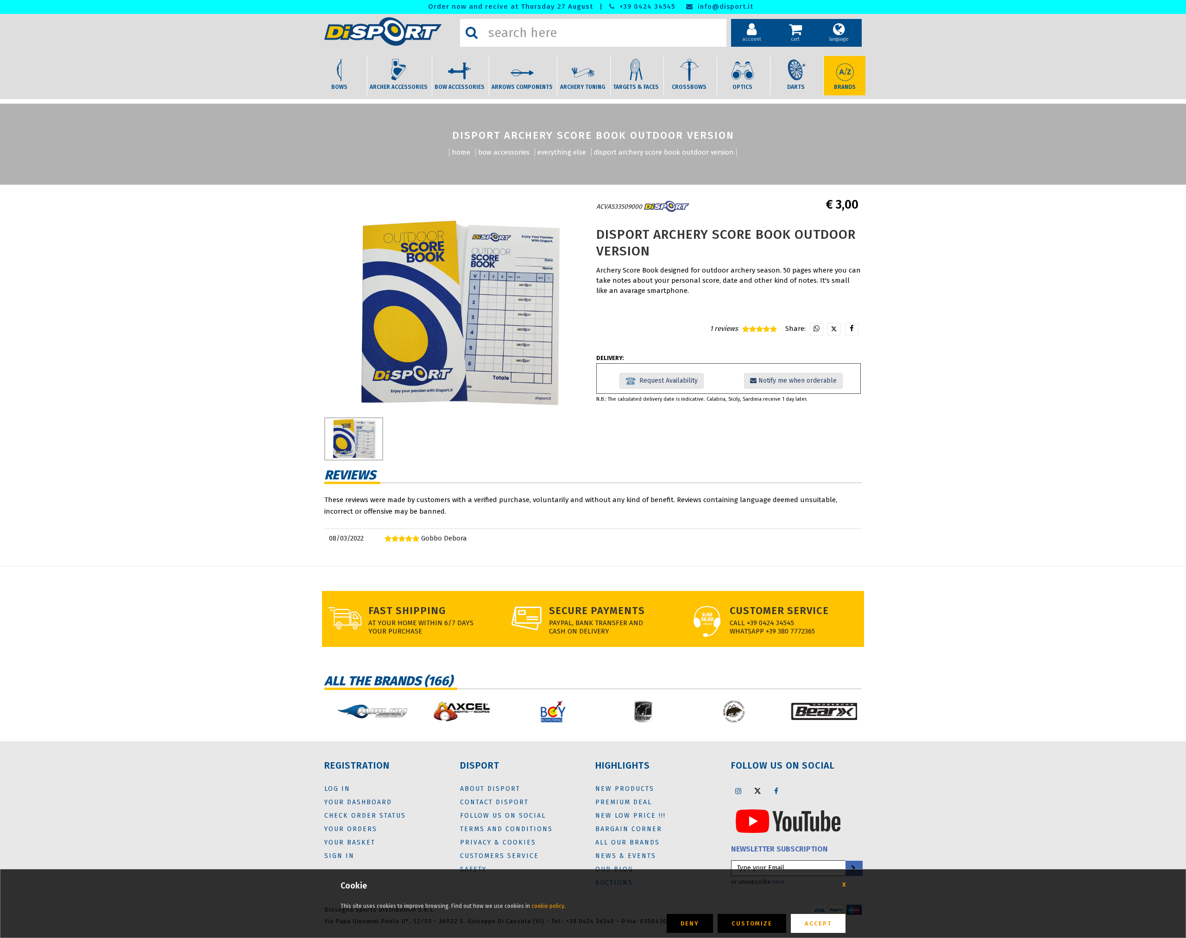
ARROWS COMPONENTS (522, 87)
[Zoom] (457, 313)
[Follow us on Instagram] (738, 790)
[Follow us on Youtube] (788, 820)
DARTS (796, 87)
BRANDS (845, 87)
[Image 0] (354, 439)
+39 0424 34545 (646, 7)
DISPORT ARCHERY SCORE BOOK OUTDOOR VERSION (664, 152)
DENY (690, 923)
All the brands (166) (388, 681)
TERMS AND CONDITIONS (506, 829)
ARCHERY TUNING (582, 87)
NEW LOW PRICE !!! (630, 816)
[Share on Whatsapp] (816, 329)
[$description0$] (367, 711)
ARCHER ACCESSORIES (399, 87)
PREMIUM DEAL (623, 802)
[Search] (471, 33)
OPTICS (742, 87)
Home (461, 152)
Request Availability (667, 381)
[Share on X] (834, 329)
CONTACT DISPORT (494, 802)
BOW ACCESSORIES (460, 87)
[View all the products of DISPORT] (666, 207)
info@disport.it (724, 7)
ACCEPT (818, 923)
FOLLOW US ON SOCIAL (503, 816)
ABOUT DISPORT (490, 789)
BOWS (339, 87)
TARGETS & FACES (636, 87)
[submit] (853, 868)
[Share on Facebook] (851, 329)
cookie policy (547, 906)
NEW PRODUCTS (624, 789)
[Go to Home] (389, 31)
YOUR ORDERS (350, 829)
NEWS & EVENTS (625, 856)
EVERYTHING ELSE (561, 152)
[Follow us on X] (757, 790)
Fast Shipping (407, 610)
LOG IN (337, 789)
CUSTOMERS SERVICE (499, 856)
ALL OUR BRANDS (627, 842)
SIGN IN (339, 856)
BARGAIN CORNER (628, 829)
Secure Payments (597, 610)
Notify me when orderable (797, 381)
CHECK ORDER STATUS (365, 816)
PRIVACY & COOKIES (498, 842)
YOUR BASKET (349, 842)
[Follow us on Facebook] (776, 790)
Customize (752, 923)
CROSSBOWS (689, 87)
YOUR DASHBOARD (358, 802)
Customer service (779, 610)
